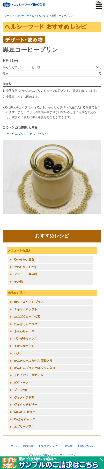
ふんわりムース (24, 331)
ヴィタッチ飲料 (24, 397)
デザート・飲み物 (25, 274)
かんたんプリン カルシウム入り (28, 134)
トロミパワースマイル (28, 375)
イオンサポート (24, 346)
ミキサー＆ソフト (25, 309)
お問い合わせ (86, 445)
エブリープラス (24, 426)
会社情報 (67, 445)
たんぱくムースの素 (27, 316)
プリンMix (21, 390)
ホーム (8, 15)
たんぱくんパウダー (27, 324)
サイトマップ (68, 454)
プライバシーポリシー (41, 454)
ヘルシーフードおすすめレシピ (32, 15)
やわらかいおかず (25, 267)
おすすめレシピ (48, 445)
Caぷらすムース (24, 419)
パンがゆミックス (25, 338)
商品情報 (28, 445)
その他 (18, 281)
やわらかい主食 (24, 259)
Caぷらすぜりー (24, 412)
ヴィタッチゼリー (25, 404)
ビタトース (21, 382)
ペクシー (20, 353)
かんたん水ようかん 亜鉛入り (33, 360)
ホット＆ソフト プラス (29, 301)
